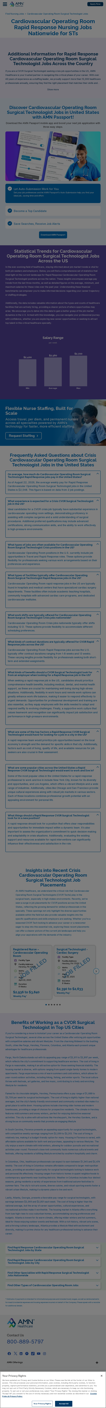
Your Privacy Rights (42, 1404)
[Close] (102, 1376)
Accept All (63, 1404)
